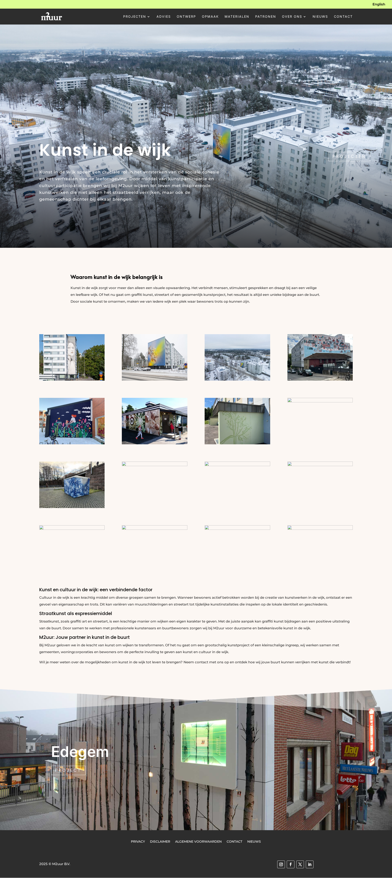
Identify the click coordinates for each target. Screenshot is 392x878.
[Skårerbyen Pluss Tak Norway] (237, 465)
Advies (164, 16)
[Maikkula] (154, 465)
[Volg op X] (300, 864)
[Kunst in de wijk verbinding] (237, 379)
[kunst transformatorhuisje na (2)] (72, 528)
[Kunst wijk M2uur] (237, 443)
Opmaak (210, 16)
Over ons (292, 16)
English (378, 4)
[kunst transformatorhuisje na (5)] (320, 528)
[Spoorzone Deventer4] (237, 528)
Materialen (237, 16)
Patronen (265, 16)
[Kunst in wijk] (154, 443)
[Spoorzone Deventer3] (154, 528)
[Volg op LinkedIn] (310, 864)
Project (68, 770)
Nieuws (320, 16)
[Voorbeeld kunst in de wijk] (320, 401)
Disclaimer (160, 841)
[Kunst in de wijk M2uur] (72, 379)
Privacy (138, 841)
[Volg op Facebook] (290, 864)
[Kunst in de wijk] (320, 379)
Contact (343, 16)
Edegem (80, 752)
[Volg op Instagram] (281, 864)
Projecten (134, 16)
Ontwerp (186, 16)
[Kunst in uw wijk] (72, 443)
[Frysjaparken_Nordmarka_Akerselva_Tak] (320, 465)
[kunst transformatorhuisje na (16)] (72, 507)
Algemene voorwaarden (198, 841)
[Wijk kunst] (154, 379)
